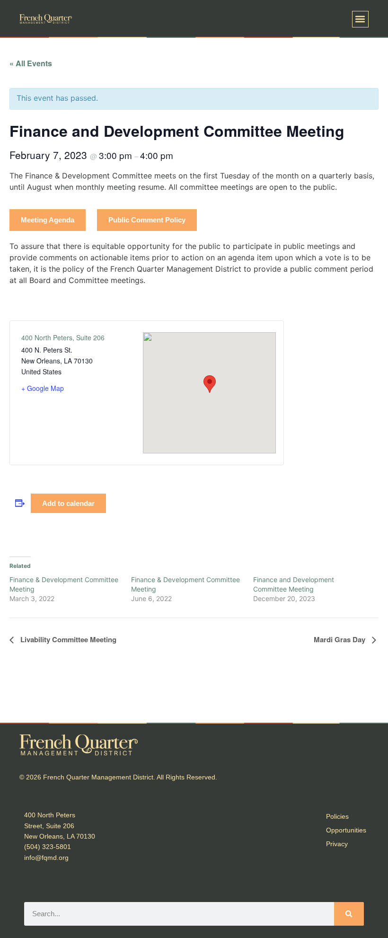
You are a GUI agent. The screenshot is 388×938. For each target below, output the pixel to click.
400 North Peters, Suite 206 (63, 337)
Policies (337, 816)
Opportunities (346, 830)
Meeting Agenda (47, 220)
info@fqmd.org (46, 857)
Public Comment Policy (146, 220)
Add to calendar (68, 503)
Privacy (337, 844)
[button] (360, 19)
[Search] (349, 914)
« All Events (30, 63)
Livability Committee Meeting (67, 639)
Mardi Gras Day (340, 639)
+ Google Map (42, 388)
